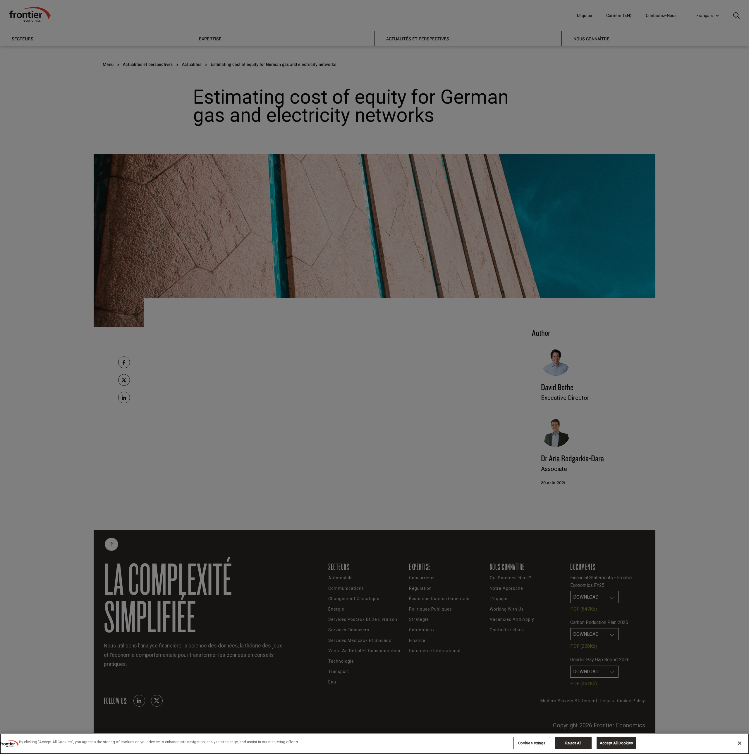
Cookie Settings (532, 743)
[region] (374, 743)
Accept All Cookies (616, 743)
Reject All (573, 743)
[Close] (739, 743)
